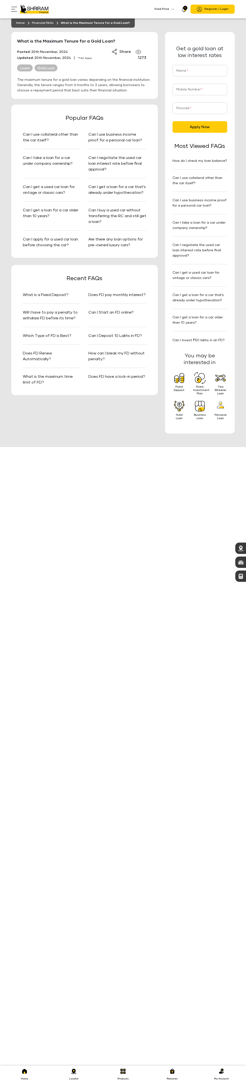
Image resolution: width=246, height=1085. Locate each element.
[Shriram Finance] (34, 9)
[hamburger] (15, 9)
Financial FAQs (43, 23)
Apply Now (200, 127)
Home (20, 23)
